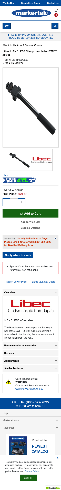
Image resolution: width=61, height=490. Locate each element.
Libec (5, 175)
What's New (9, 3)
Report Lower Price (16, 281)
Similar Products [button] (13, 368)
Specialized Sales (30, 3)
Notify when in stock (18, 255)
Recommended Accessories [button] (20, 345)
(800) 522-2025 (42, 241)
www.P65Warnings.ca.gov (29, 388)
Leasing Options (30, 227)
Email (16, 241)
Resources (8, 427)
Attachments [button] (11, 360)
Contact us (52, 3)
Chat (23, 241)
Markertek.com (11, 420)
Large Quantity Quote (43, 281)
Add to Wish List (30, 221)
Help (5, 413)
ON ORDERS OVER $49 (30, 36)
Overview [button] (9, 292)
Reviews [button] (9, 353)
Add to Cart (32, 213)
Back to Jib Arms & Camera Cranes (23, 45)
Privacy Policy (32, 471)
